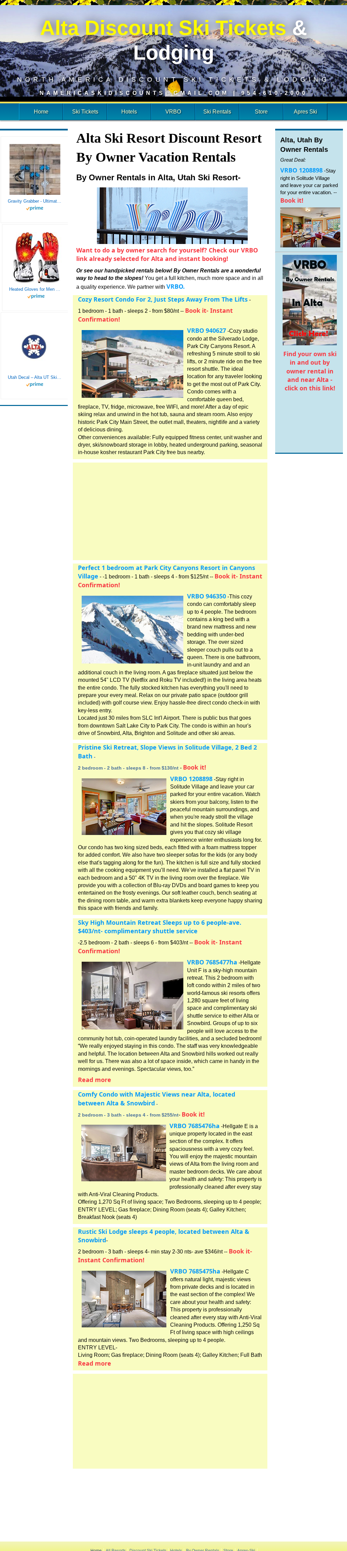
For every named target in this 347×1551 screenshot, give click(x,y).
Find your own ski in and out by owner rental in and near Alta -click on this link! (309, 371)
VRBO (173, 112)
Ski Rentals (217, 112)
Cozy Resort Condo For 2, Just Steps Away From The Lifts (163, 299)
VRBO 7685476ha (194, 1126)
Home (41, 112)
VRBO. (175, 286)
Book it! (194, 767)
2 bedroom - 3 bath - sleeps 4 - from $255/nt (128, 1115)
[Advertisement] (170, 510)
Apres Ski (305, 112)
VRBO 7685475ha (195, 1271)
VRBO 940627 (206, 330)
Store (261, 112)
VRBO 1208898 (191, 779)
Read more (94, 1080)
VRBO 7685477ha (212, 962)
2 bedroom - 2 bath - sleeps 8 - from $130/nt (128, 768)
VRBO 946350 (206, 596)
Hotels (129, 112)
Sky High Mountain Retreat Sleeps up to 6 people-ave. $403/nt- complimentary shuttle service (159, 926)
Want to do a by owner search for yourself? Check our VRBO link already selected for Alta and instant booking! (167, 254)
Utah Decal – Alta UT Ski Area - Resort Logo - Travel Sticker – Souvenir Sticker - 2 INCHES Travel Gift (35, 377)
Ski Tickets (85, 112)
